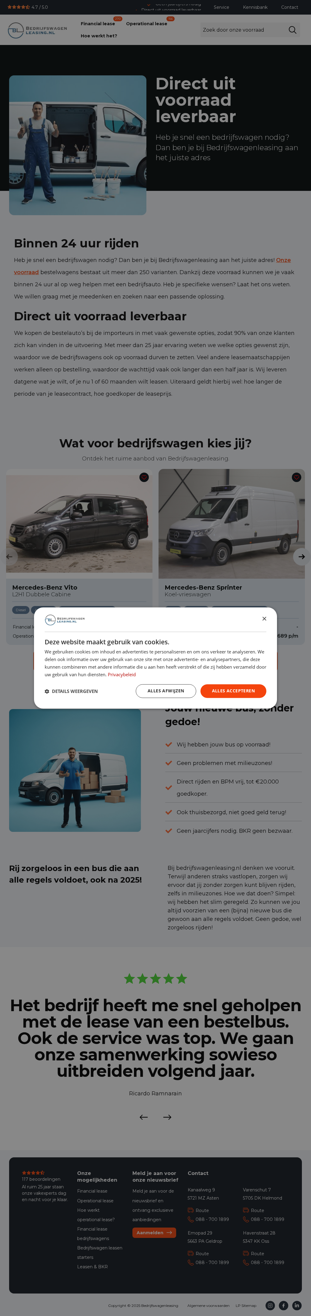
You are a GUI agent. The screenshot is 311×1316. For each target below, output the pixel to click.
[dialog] (155, 657)
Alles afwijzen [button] (166, 691)
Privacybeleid (122, 674)
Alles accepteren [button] (233, 691)
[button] (71, 691)
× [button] (264, 619)
